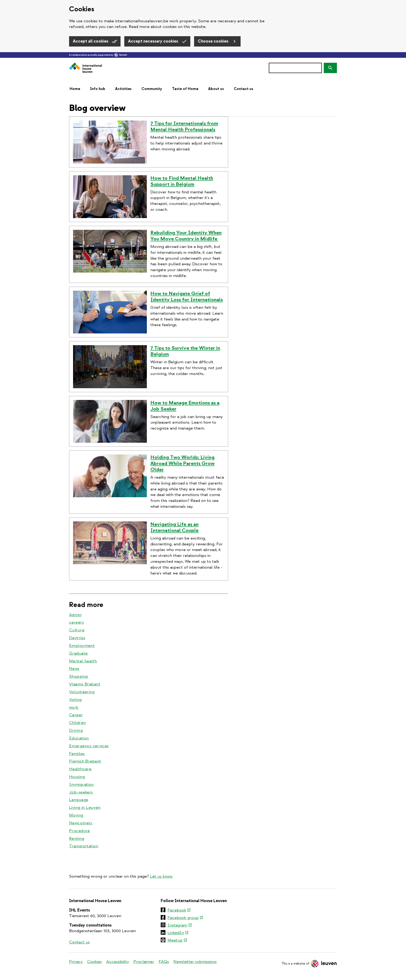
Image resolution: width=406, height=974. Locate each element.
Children (77, 722)
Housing (77, 776)
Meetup (177, 941)
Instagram (180, 926)
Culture (76, 630)
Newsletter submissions (195, 961)
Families (77, 753)
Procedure (79, 830)
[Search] (330, 68)
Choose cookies (213, 41)
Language (78, 799)
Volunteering (81, 692)
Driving (76, 730)
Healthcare (80, 769)
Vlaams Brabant (84, 684)
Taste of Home (185, 88)
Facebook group (185, 918)
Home (75, 88)
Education (79, 738)
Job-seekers (81, 792)
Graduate (78, 653)
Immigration (81, 784)
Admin (75, 615)
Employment (82, 645)
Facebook (179, 911)
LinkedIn (178, 933)
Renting (76, 838)
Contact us (243, 88)
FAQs (164, 961)
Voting (75, 699)
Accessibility (117, 961)
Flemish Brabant (85, 761)
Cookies (94, 961)
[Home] (86, 68)
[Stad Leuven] (120, 55)
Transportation (83, 846)
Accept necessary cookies (153, 41)
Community (151, 88)
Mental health (83, 661)
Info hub (97, 88)
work (73, 707)
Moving (76, 815)
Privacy (76, 961)
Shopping (78, 676)
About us (216, 88)
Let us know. (161, 876)
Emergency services (89, 746)
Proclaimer (143, 961)
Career (76, 715)
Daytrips (77, 638)
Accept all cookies (91, 41)
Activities (123, 88)
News (74, 668)
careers (76, 622)
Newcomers (80, 823)
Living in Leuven (85, 807)
